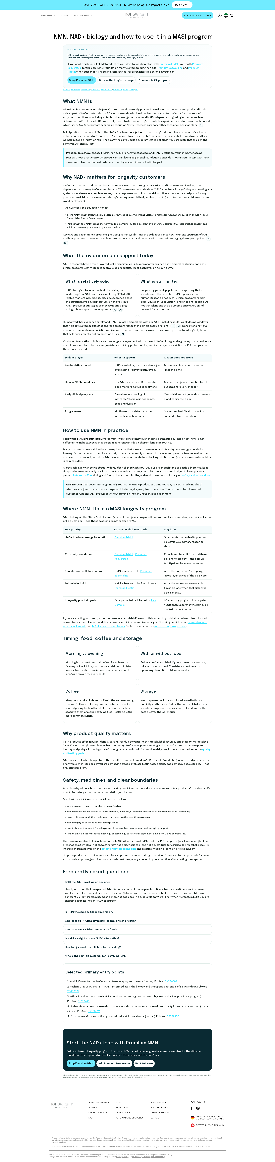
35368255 (173, 1016)
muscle (181, 625)
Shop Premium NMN (81, 79)
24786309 (171, 981)
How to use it (95, 89)
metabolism (161, 625)
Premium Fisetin (124, 587)
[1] (201, 125)
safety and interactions (196, 475)
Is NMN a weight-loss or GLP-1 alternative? (92, 938)
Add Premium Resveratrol (114, 1063)
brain (173, 625)
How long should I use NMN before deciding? (93, 947)
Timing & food (117, 89)
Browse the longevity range (116, 80)
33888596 (94, 1011)
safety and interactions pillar (119, 848)
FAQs (91, 1118)
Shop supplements (99, 1102)
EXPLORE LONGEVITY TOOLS (197, 15)
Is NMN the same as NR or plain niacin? (89, 911)
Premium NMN (169, 63)
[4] (120, 309)
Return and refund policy (129, 1118)
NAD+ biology (75, 89)
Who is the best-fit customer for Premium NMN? (95, 955)
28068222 (73, 991)
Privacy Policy (123, 1107)
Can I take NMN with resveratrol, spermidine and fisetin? (100, 920)
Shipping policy (158, 1102)
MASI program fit (106, 89)
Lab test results (98, 1112)
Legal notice (123, 1112)
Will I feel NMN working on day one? (87, 881)
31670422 (84, 1001)
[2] (208, 238)
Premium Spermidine (170, 67)
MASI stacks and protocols (108, 625)
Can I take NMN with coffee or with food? (91, 929)
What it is (66, 89)
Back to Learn (144, 1063)
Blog (118, 1102)
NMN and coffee (82, 475)
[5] (178, 326)
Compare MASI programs (154, 80)
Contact (156, 1118)
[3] (65, 243)
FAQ (136, 89)
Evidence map (85, 89)
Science (93, 1107)
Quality (125, 89)
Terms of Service (160, 1112)
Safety (131, 89)
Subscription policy (161, 1107)
